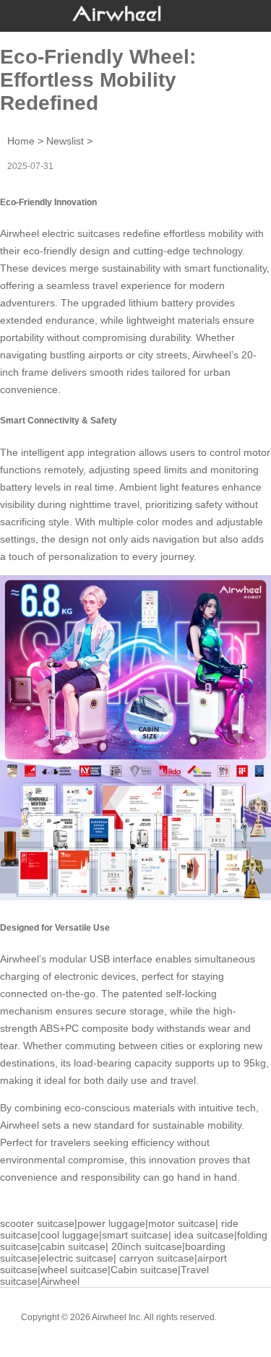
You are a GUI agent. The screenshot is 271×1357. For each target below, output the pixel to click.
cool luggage (69, 1235)
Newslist (65, 141)
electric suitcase (76, 1258)
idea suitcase (204, 1235)
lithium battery (161, 303)
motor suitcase (181, 1223)
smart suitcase (135, 1235)
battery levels (30, 487)
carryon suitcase (156, 1258)
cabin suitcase (73, 1246)
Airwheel (59, 1281)
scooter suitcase (37, 1223)
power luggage (111, 1223)
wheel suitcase (74, 1269)
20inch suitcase (146, 1246)
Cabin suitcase (144, 1269)
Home (21, 141)
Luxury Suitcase (156, 1328)
